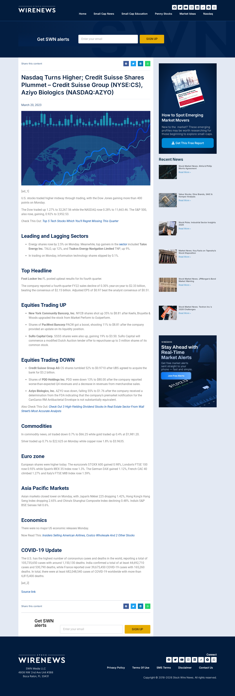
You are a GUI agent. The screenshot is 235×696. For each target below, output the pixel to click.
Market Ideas (188, 13)
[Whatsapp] (214, 7)
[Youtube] (185, 7)
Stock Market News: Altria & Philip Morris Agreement (195, 167)
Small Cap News (104, 13)
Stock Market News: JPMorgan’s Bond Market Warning (197, 280)
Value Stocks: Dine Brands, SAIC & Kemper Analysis (195, 195)
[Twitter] (180, 7)
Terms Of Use (140, 667)
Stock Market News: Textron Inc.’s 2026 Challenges (195, 308)
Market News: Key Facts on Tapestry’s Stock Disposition (197, 251)
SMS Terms (164, 667)
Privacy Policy (116, 667)
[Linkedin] (197, 7)
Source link (28, 591)
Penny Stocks (163, 13)
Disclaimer (185, 667)
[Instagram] (191, 7)
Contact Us (206, 667)
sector (123, 244)
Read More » (185, 172)
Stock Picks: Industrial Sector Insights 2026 (197, 223)
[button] (126, 63)
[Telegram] (208, 7)
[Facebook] (174, 7)
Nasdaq (208, 13)
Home (82, 13)
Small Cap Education (135, 13)
